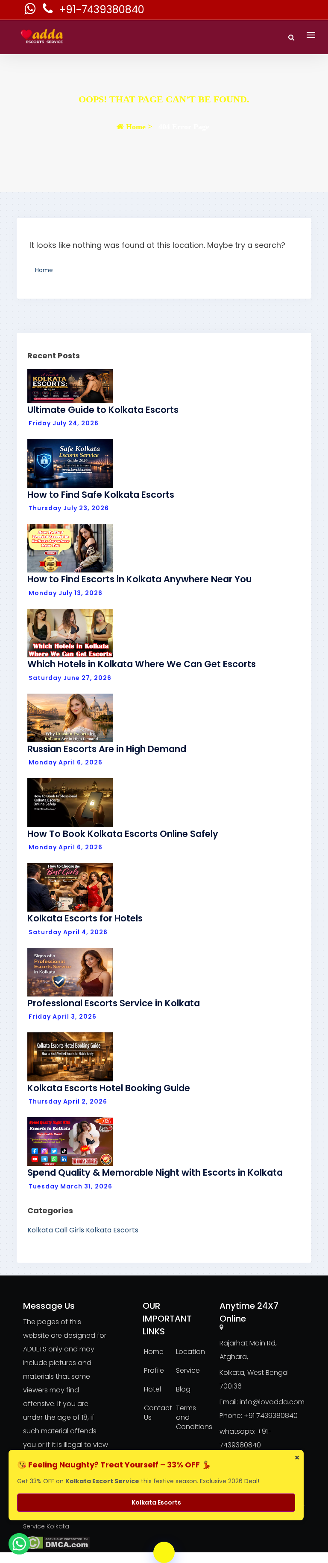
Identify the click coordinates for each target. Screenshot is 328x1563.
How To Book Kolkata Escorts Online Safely (122, 834)
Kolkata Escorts (112, 1230)
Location (190, 1352)
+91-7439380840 (101, 10)
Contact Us (158, 1412)
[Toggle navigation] (311, 35)
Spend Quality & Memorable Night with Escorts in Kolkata (155, 1172)
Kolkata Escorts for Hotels (85, 918)
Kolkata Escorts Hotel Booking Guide (108, 1088)
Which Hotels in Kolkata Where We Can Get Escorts (141, 664)
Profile (154, 1370)
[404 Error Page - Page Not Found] (164, 1552)
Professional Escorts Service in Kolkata (113, 1003)
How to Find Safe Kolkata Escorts (100, 494)
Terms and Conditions (190, 1417)
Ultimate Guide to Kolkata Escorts (103, 410)
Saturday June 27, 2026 (70, 678)
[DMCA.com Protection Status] (56, 1542)
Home (44, 270)
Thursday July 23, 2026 (69, 508)
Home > (138, 126)
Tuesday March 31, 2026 (70, 1186)
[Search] (291, 37)
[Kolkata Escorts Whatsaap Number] (30, 11)
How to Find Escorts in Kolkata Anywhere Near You (139, 579)
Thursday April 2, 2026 (68, 1101)
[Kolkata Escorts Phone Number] (49, 11)
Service (188, 1370)
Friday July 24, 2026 (64, 423)
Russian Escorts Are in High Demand (106, 749)
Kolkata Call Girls (55, 1230)
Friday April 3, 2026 (63, 1016)
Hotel (152, 1389)
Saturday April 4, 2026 (68, 932)
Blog (183, 1389)
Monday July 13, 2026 (65, 593)
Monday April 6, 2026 (65, 762)
